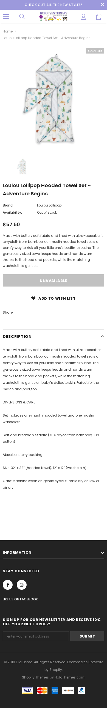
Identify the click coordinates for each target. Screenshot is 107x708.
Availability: (12, 212)
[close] (102, 5)
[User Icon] (83, 17)
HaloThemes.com (70, 677)
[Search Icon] (22, 16)
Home (8, 31)
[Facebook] (8, 585)
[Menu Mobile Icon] (6, 16)
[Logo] (53, 16)
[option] (53, 98)
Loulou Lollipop (49, 205)
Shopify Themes (35, 677)
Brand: (8, 205)
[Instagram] (22, 585)
